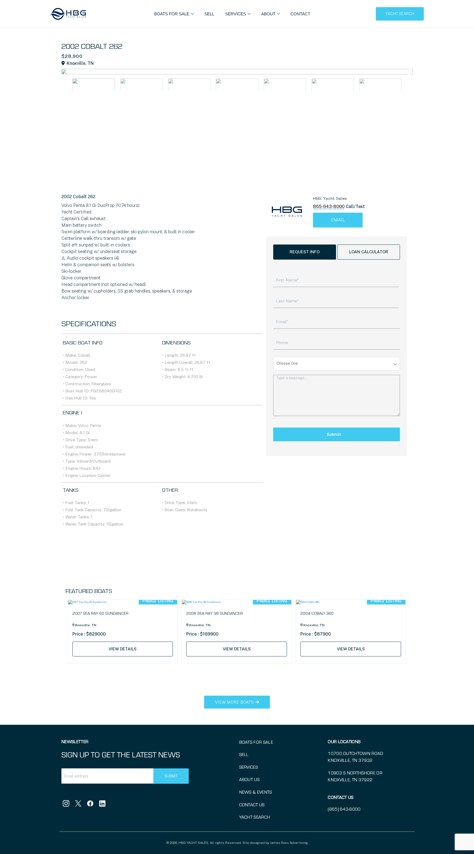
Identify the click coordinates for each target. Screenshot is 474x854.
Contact (300, 14)
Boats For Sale (172, 14)
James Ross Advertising (289, 843)
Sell (209, 14)
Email (338, 220)
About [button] (268, 14)
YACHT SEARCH (399, 14)
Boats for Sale (256, 742)
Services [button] (236, 14)
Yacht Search (254, 817)
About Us (249, 779)
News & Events (255, 792)
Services (248, 767)
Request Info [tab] (305, 251)
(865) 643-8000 (344, 809)
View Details (123, 649)
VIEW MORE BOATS (235, 702)
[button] (407, 74)
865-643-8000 (329, 206)
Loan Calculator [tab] (368, 251)
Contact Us (252, 804)
